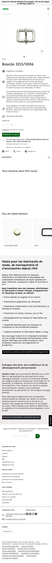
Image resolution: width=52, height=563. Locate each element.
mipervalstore (19, 214)
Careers (5, 453)
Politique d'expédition (10, 553)
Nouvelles (5, 502)
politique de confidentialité (12, 479)
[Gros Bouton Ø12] (17, 233)
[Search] (48, 14)
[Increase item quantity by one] (12, 125)
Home (4, 59)
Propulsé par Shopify (10, 558)
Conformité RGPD (8, 549)
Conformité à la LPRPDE (26, 549)
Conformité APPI (27, 546)
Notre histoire (7, 450)
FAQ (3, 459)
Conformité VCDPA (9, 551)
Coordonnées (7, 500)
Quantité (5, 121)
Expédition (6, 130)
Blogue (4, 456)
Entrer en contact (9, 497)
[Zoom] (42, 51)
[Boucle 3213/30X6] (17, 191)
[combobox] (26, 14)
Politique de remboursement (13, 474)
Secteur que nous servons (12, 494)
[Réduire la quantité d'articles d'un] (4, 125)
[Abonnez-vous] (38, 436)
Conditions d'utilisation (11, 476)
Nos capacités (7, 491)
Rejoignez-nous (8, 465)
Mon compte (6, 482)
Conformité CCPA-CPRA (10, 546)
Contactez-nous (8, 462)
